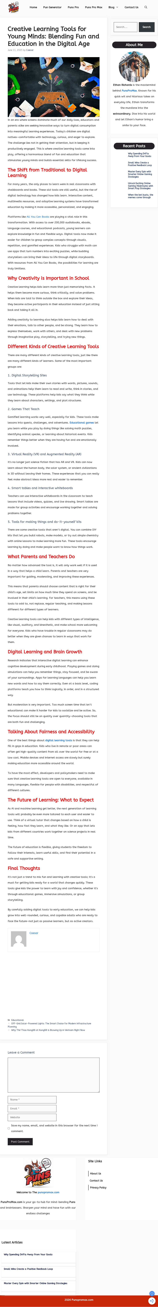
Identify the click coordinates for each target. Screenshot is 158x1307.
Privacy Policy (98, 1187)
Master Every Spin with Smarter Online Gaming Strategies (140, 174)
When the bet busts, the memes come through (140, 196)
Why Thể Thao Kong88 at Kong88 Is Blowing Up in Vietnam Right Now (48, 1030)
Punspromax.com (82, 1299)
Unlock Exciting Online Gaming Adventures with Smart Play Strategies (140, 186)
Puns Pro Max (93, 7)
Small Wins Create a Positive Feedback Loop (140, 164)
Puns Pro (73, 7)
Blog (111, 7)
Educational (17, 1020)
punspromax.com (48, 1192)
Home (33, 7)
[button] (145, 7)
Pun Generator (52, 7)
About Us (95, 1173)
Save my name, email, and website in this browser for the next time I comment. (54, 1128)
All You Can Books (38, 216)
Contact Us (131, 7)
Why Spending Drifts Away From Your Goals (139, 155)
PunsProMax (129, 90)
